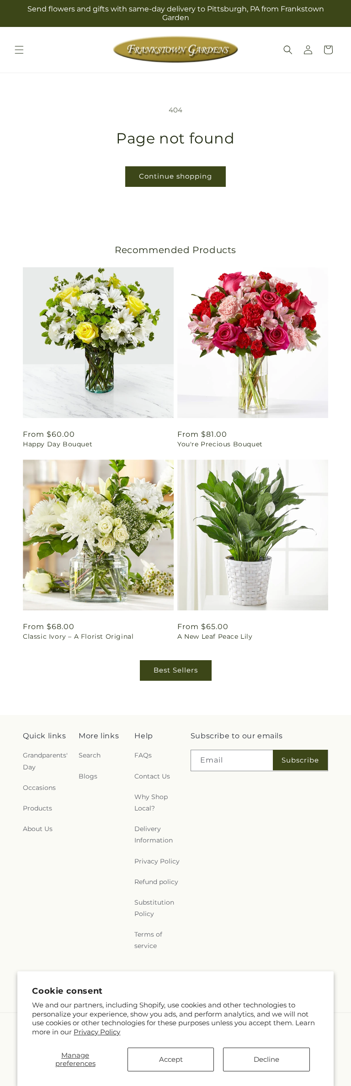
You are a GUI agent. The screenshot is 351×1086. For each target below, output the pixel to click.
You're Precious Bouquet (220, 444)
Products (37, 808)
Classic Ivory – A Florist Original (78, 636)
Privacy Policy (97, 1032)
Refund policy (156, 882)
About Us (38, 829)
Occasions (39, 788)
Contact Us (152, 776)
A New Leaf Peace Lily (215, 636)
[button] (19, 50)
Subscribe (300, 760)
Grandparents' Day (45, 761)
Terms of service (148, 940)
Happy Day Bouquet (57, 444)
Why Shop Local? (151, 802)
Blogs (88, 776)
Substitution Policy (154, 908)
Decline (266, 1059)
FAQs (143, 755)
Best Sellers (176, 670)
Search (90, 755)
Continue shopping (175, 176)
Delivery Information (153, 834)
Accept (171, 1059)
